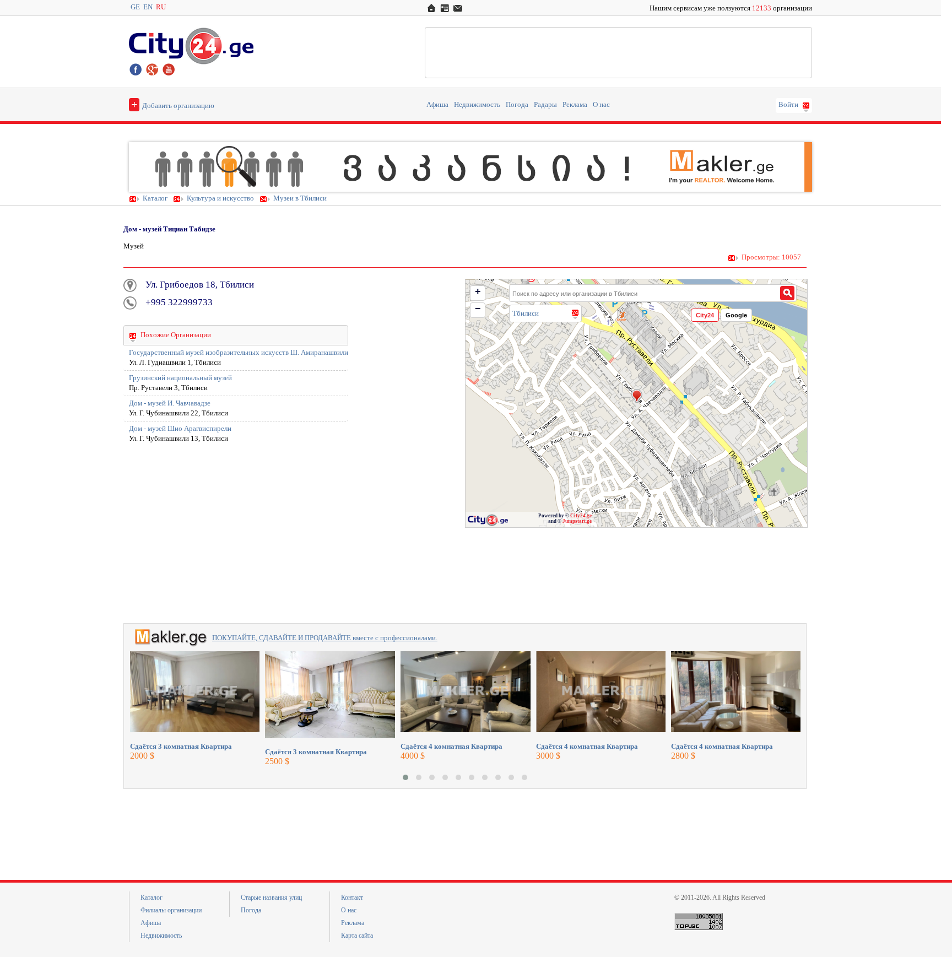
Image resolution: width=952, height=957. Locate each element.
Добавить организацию (172, 104)
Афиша (437, 105)
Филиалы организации (171, 910)
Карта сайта (357, 935)
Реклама (574, 105)
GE (135, 7)
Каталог (155, 198)
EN (148, 7)
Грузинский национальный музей (180, 378)
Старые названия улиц (271, 897)
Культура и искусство (220, 198)
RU (161, 7)
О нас (601, 105)
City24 (705, 315)
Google (736, 315)
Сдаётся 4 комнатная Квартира (451, 746)
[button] (405, 777)
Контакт (352, 897)
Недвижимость (477, 105)
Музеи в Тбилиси (300, 198)
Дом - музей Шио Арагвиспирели (180, 428)
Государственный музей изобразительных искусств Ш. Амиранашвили (238, 352)
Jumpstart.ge (577, 521)
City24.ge (581, 515)
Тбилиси (525, 313)
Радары (545, 105)
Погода (517, 105)
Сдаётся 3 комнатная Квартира (181, 746)
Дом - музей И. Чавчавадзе (169, 403)
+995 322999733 (179, 302)
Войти (788, 105)
